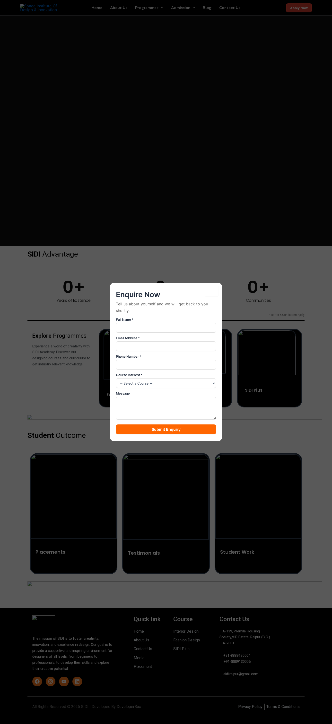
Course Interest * (129, 375)
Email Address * (128, 338)
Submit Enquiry (166, 429)
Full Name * (124, 319)
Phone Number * (128, 356)
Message (123, 393)
